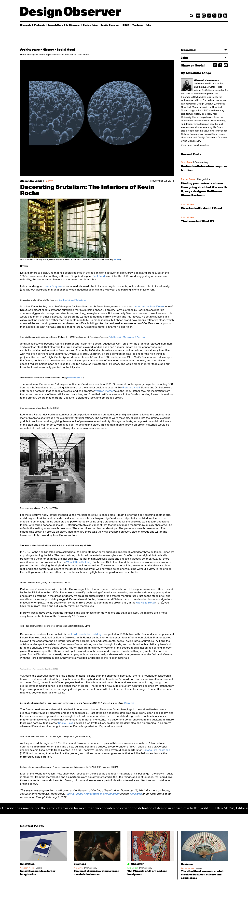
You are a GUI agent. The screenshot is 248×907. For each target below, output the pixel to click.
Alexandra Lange (31, 180)
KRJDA (117, 259)
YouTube (137, 24)
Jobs (148, 24)
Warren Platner (104, 391)
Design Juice (90, 24)
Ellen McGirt (193, 140)
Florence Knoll (131, 387)
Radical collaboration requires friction (204, 168)
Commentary (201, 162)
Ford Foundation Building (86, 634)
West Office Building (78, 562)
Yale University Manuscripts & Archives (127, 337)
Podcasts (39, 24)
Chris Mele (186, 162)
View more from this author (195, 145)
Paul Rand (98, 276)
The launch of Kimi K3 (197, 221)
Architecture (30, 49)
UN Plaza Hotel (145, 602)
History (48, 49)
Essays (32, 54)
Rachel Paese (188, 179)
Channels (25, 24)
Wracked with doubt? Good (201, 208)
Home (23, 54)
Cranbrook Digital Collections (72, 300)
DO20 (125, 24)
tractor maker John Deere (148, 306)
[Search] (191, 16)
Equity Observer (110, 24)
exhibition (136, 794)
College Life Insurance (156, 750)
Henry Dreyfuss (53, 286)
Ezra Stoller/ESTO (75, 377)
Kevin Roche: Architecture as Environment (92, 794)
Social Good (66, 49)
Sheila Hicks (65, 723)
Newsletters (55, 24)
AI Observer (73, 24)
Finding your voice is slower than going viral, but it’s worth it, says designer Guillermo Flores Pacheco (204, 189)
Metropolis (129, 703)
